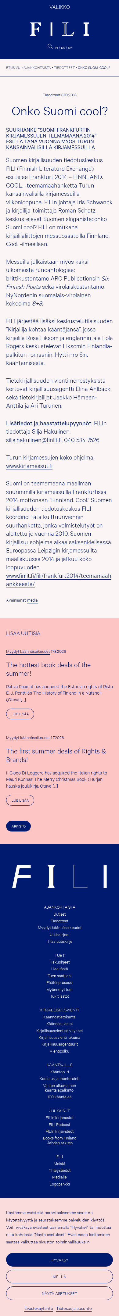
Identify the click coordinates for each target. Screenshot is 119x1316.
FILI (59, 1156)
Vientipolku (59, 1051)
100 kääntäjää (59, 1096)
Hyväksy (59, 1259)
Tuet (60, 955)
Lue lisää (23, 715)
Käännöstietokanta (59, 1016)
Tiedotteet (51, 94)
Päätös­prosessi (59, 982)
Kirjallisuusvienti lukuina (59, 1037)
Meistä (59, 1163)
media (32, 600)
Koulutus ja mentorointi (59, 1078)
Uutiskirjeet (60, 934)
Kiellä (59, 1276)
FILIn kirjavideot (60, 1131)
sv (70, 47)
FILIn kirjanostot (60, 1117)
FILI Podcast (59, 1124)
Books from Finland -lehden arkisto (59, 1140)
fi (56, 47)
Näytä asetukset (59, 1293)
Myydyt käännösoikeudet (28, 651)
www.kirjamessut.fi (29, 465)
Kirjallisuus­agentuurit (59, 1044)
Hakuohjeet (59, 962)
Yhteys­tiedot (59, 1170)
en (63, 47)
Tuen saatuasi (59, 975)
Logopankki (59, 1184)
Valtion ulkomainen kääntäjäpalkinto (59, 1087)
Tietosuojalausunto (74, 1308)
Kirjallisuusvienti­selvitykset (59, 1030)
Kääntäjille (60, 1064)
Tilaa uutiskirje (59, 941)
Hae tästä (59, 968)
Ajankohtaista (59, 907)
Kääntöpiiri (59, 1071)
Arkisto (19, 826)
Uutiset (59, 914)
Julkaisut (59, 1110)
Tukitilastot (59, 996)
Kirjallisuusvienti (59, 1009)
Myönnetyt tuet (59, 989)
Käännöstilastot (59, 1023)
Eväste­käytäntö (38, 1308)
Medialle (59, 1177)
